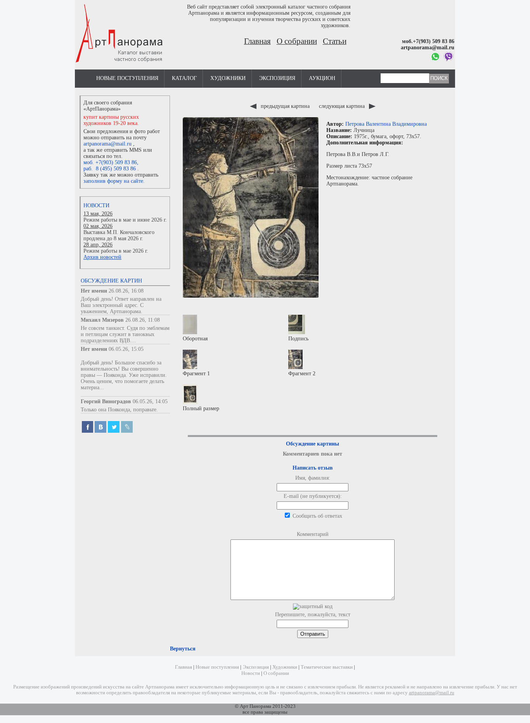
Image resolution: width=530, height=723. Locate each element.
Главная (257, 41)
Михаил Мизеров (102, 320)
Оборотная (195, 339)
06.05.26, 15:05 (126, 349)
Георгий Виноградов (106, 401)
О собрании (297, 41)
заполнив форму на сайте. (114, 181)
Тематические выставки (327, 667)
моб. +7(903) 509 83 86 (110, 162)
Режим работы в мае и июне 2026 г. (125, 220)
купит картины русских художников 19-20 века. (111, 120)
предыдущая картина (285, 106)
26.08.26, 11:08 (142, 320)
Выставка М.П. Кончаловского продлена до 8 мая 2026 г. (118, 235)
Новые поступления (127, 78)
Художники (228, 78)
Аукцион (322, 78)
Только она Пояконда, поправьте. (119, 410)
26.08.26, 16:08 (126, 291)
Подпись (298, 339)
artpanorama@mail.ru (107, 144)
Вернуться (183, 649)
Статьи (334, 41)
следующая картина (342, 106)
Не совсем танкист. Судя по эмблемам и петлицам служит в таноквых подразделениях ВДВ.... (125, 334)
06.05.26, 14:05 (150, 401)
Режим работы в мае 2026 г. (115, 251)
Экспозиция (277, 78)
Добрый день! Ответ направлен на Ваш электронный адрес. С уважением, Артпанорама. (121, 305)
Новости (96, 205)
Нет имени (94, 291)
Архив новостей (102, 257)
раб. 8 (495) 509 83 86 (109, 169)
